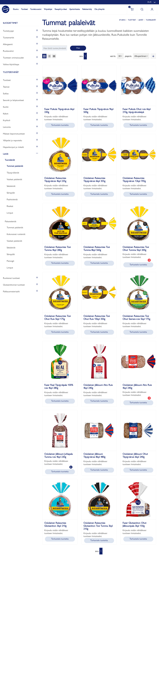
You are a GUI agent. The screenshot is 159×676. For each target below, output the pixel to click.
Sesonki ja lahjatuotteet (13, 100)
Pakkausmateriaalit (11, 291)
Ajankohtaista (74, 9)
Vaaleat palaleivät (14, 179)
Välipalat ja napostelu (12, 140)
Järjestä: (128, 56)
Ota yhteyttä (99, 9)
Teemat (6, 86)
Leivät (5, 153)
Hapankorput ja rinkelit (13, 147)
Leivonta (7, 127)
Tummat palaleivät (15, 166)
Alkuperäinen (140, 56)
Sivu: (81, 56)
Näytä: (113, 56)
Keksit (5, 113)
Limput (10, 212)
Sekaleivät (11, 186)
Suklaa (6, 93)
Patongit (10, 261)
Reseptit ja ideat (61, 9)
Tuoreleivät (10, 160)
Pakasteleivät (10, 221)
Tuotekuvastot (35, 9)
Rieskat (10, 206)
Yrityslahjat (48, 9)
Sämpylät (11, 192)
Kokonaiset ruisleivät (16, 234)
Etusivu (16, 9)
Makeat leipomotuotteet (14, 133)
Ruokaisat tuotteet (11, 278)
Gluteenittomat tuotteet (14, 284)
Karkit (5, 107)
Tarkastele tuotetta (60, 125)
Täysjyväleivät (13, 172)
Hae (78, 48)
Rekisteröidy (87, 9)
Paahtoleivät (12, 199)
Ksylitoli (6, 120)
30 (119, 56)
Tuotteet (24, 9)
